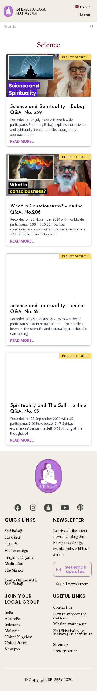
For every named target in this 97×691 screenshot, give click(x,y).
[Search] (92, 26)
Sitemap (60, 644)
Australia (12, 618)
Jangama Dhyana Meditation (19, 560)
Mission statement (69, 623)
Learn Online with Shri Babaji (21, 582)
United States (16, 642)
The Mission (14, 570)
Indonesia (12, 624)
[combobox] (45, 26)
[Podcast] (80, 508)
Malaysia (12, 630)
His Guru (12, 537)
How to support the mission (69, 616)
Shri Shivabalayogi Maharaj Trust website (72, 632)
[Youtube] (65, 508)
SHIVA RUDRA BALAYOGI (31, 11)
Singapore (13, 648)
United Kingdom (18, 636)
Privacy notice (65, 651)
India (9, 612)
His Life (11, 544)
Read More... (22, 141)
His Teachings (16, 550)
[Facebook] (18, 508)
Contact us (62, 607)
